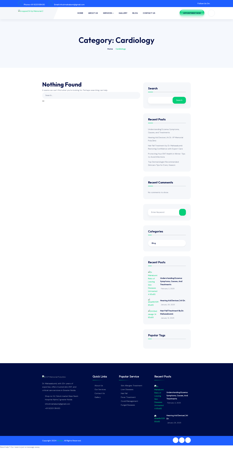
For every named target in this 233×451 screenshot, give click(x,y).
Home (80, 13)
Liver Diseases (127, 389)
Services (107, 13)
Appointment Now (192, 13)
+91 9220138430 (37, 4)
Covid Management (129, 401)
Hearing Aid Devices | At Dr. (172, 300)
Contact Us (149, 13)
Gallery (123, 13)
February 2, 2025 (168, 288)
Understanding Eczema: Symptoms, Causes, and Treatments (171, 281)
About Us (93, 13)
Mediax (60, 440)
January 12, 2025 (167, 318)
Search (153, 88)
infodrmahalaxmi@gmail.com (72, 4)
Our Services (100, 389)
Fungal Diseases (128, 405)
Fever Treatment (128, 397)
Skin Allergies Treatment (131, 385)
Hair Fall (124, 393)
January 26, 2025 (168, 305)
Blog (135, 13)
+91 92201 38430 (52, 408)
